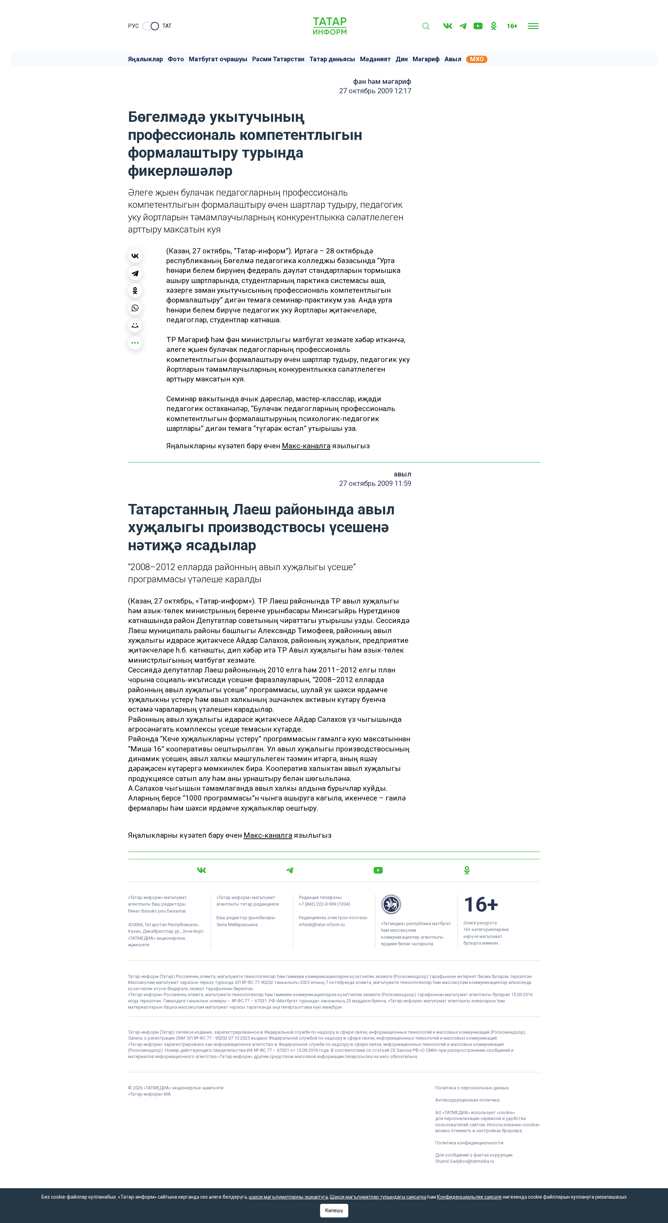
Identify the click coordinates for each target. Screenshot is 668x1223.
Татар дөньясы (332, 59)
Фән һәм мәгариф (382, 81)
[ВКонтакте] (135, 256)
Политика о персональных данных (472, 1087)
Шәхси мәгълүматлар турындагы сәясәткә (378, 1197)
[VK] (448, 26)
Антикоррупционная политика (467, 1100)
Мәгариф (426, 59)
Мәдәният (375, 59)
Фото (176, 59)
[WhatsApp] (135, 308)
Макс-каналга (306, 446)
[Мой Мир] (135, 325)
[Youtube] (478, 26)
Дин (402, 59)
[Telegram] (463, 26)
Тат (167, 26)
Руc (133, 26)
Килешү (334, 1210)
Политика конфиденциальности (469, 1142)
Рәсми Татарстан (278, 59)
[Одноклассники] (135, 291)
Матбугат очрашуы (218, 59)
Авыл (453, 59)
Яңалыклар (145, 59)
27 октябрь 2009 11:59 (375, 483)
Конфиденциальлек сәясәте (469, 1197)
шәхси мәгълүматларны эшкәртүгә (288, 1197)
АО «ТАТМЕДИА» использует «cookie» (475, 1112)
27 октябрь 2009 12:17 (375, 91)
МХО (477, 59)
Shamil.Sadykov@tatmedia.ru (464, 1161)
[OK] (493, 26)
